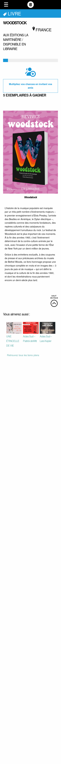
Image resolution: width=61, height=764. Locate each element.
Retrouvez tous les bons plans (23, 355)
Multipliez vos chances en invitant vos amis (30, 86)
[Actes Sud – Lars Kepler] (47, 327)
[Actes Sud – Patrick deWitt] (31, 327)
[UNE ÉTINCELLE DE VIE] (14, 327)
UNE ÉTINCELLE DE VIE (12, 340)
